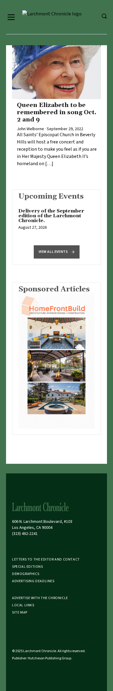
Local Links (23, 605)
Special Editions (27, 566)
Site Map (19, 612)
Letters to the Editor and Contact (46, 559)
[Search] (104, 16)
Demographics (25, 573)
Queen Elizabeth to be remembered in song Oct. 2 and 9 (56, 112)
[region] (56, 222)
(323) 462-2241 (25, 534)
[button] (57, 252)
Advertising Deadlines (33, 581)
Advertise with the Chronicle (40, 598)
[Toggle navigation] (11, 17)
